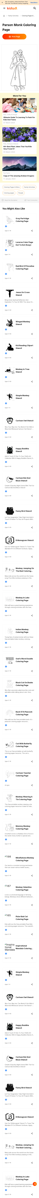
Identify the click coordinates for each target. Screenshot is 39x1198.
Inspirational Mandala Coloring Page (24, 947)
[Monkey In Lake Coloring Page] (10, 598)
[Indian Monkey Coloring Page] (10, 630)
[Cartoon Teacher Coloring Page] (10, 774)
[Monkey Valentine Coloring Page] (10, 888)
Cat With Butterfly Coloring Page (24, 745)
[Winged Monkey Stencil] (10, 322)
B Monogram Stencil (25, 540)
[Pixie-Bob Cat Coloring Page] (10, 917)
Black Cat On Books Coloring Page (24, 683)
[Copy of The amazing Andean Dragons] (19, 163)
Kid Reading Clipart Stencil (24, 346)
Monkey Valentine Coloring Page (24, 888)
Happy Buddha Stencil (22, 450)
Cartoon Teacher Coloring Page (23, 774)
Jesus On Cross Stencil (23, 293)
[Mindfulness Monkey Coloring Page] (10, 858)
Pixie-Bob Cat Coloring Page (22, 917)
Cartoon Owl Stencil (24, 421)
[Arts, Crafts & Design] (6, 226)
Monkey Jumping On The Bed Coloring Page (25, 569)
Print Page (16, 37)
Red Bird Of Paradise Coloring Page (25, 267)
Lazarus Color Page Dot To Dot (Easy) (24, 243)
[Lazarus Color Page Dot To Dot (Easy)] (10, 243)
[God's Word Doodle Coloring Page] (10, 659)
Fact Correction (32, 200)
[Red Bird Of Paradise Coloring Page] (10, 267)
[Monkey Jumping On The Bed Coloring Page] (10, 569)
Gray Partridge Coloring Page (22, 219)
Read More (33, 2)
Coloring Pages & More (12, 187)
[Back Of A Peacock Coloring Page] (10, 712)
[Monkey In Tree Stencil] (10, 370)
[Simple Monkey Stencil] (10, 396)
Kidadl (4, 15)
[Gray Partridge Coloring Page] (10, 219)
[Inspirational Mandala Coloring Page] (10, 946)
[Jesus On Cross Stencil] (10, 293)
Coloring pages (9, 193)
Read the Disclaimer (11, 200)
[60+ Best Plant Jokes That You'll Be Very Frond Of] (19, 134)
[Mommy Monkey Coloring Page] (10, 827)
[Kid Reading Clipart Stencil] (10, 346)
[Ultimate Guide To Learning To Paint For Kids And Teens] (19, 107)
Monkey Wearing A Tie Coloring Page (24, 798)
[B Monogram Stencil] (10, 540)
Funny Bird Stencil (24, 511)
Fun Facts (6, 173)
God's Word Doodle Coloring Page (24, 660)
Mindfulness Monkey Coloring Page (25, 859)
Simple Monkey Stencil (22, 396)
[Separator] (35, 1184)
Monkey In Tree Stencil (22, 370)
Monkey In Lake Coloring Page (22, 599)
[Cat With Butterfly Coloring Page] (10, 744)
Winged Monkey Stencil (23, 323)
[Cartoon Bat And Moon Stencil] (10, 479)
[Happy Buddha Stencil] (10, 449)
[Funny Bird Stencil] (10, 510)
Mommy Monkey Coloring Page (23, 827)
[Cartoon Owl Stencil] (10, 420)
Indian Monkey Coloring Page (22, 630)
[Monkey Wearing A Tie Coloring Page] (10, 797)
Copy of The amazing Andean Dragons (18, 176)
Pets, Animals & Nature (10, 144)
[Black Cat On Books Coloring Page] (10, 683)
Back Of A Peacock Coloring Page (24, 713)
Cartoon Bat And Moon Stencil (23, 479)
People (20, 193)
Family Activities (13, 16)
